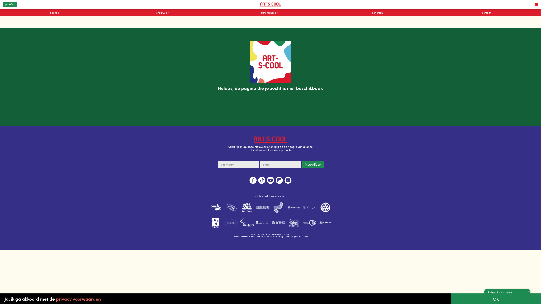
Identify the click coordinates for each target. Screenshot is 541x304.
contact (486, 12)
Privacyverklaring (281, 234)
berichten (377, 12)
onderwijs (162, 12)
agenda (54, 12)
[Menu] (536, 4)
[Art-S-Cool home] (270, 4)
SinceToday (303, 236)
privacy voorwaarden (78, 299)
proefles (10, 4)
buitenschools (269, 12)
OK (496, 299)
